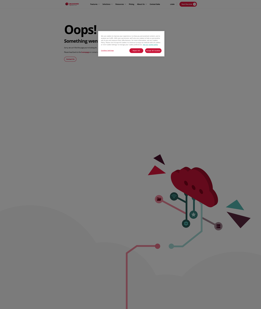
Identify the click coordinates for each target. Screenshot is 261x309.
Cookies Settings (107, 50)
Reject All (136, 51)
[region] (131, 44)
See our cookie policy (150, 45)
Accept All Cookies (153, 51)
